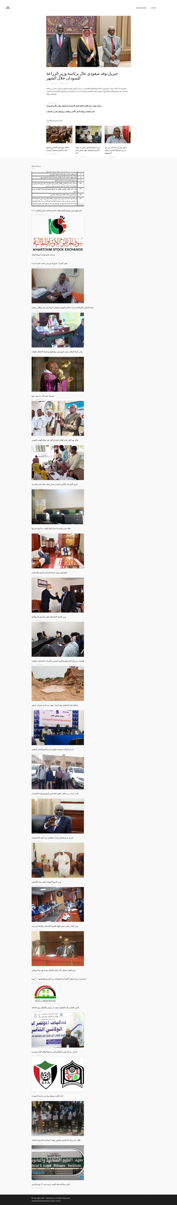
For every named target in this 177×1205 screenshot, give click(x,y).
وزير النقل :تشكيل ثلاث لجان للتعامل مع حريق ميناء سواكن (54, 970)
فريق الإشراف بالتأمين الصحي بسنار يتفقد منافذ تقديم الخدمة (55, 484)
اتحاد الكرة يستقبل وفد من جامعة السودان (47, 1096)
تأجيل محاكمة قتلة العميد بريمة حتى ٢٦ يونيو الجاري (51, 1184)
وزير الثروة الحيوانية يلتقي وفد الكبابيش (46, 882)
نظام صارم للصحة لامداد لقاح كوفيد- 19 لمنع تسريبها (51, 528)
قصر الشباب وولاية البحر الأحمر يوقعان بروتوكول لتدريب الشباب (70, 111)
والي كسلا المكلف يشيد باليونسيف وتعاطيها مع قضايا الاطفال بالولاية (57, 351)
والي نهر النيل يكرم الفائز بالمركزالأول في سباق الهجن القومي (55, 440)
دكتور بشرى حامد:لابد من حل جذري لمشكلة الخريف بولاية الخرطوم (116, 150)
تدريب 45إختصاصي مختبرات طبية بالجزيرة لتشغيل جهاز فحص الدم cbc (87, 150)
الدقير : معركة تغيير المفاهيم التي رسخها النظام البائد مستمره (54, 1051)
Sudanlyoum (50, 1198)
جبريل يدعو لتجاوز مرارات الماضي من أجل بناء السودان (52, 837)
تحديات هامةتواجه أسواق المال (43, 254)
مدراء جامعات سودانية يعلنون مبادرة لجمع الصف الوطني (53, 749)
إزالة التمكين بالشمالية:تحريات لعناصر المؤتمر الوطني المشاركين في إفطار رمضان (62, 307)
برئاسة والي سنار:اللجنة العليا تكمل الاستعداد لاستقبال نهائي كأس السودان (74, 106)
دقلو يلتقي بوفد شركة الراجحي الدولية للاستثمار (49, 572)
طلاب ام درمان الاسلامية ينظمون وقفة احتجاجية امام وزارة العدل (56, 1140)
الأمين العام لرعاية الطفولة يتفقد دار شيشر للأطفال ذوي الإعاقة (55, 1007)
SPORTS (153, 8)
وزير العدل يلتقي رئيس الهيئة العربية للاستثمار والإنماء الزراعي (55, 926)
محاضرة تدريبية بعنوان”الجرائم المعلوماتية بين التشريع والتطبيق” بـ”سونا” (59, 979)
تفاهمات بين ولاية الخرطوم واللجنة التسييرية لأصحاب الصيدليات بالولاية (58, 661)
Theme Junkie (55, 1201)
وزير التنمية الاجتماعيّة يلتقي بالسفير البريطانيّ (49, 616)
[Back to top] (175, 1203)
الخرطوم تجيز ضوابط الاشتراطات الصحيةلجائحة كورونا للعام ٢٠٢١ (57, 210)
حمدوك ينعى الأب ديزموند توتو (43, 396)
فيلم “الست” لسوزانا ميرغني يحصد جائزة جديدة (49, 263)
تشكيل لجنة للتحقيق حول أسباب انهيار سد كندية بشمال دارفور (55, 705)
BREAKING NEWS (141, 8)
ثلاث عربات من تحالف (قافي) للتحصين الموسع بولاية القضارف (55, 793)
